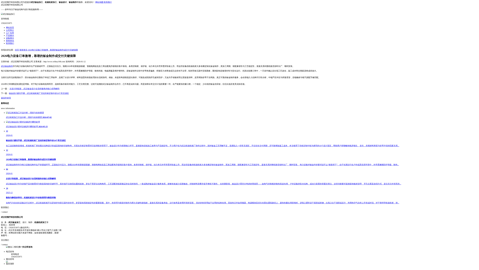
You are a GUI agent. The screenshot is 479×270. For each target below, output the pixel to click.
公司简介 (10, 30)
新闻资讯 (10, 41)
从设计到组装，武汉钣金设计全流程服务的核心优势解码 (34, 89)
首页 (17, 50)
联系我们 (108, 2)
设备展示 (10, 38)
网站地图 (99, 2)
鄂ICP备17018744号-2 (18, 235)
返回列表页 (6, 98)
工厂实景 (10, 33)
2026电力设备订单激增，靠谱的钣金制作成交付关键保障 (53, 50)
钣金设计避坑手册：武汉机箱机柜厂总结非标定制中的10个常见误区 (39, 93)
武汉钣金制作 (7, 66)
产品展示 (10, 35)
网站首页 (10, 27)
